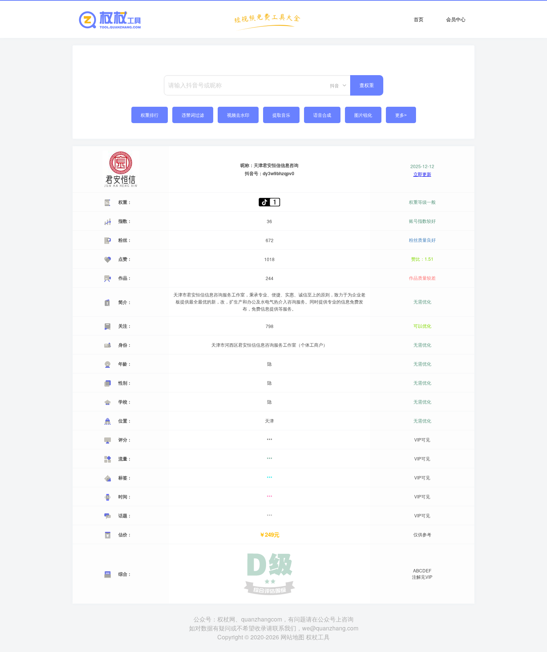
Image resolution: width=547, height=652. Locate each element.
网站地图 (292, 637)
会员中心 (456, 19)
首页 (418, 19)
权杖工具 (318, 637)
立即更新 (422, 174)
